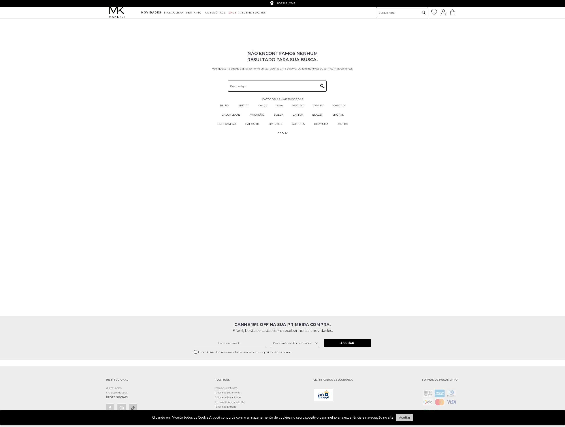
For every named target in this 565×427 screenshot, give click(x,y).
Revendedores (252, 12)
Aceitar (404, 417)
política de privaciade (277, 352)
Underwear (226, 124)
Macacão (257, 114)
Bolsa (278, 114)
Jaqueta (298, 124)
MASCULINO (173, 12)
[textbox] (402, 12)
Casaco (339, 105)
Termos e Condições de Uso (230, 402)
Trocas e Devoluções (226, 388)
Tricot (244, 105)
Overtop (275, 124)
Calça (262, 105)
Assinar (347, 343)
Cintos (343, 124)
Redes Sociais (117, 397)
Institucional (117, 379)
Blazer (317, 114)
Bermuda (321, 124)
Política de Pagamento (227, 392)
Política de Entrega (225, 406)
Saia (280, 105)
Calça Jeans (231, 114)
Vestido (298, 105)
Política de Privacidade (228, 397)
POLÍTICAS (222, 379)
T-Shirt (318, 105)
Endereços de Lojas (117, 392)
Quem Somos (113, 388)
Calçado (252, 124)
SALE (232, 12)
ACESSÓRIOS (215, 12)
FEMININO (194, 12)
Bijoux (282, 133)
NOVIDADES (151, 12)
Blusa (224, 105)
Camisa (297, 114)
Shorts (338, 114)
